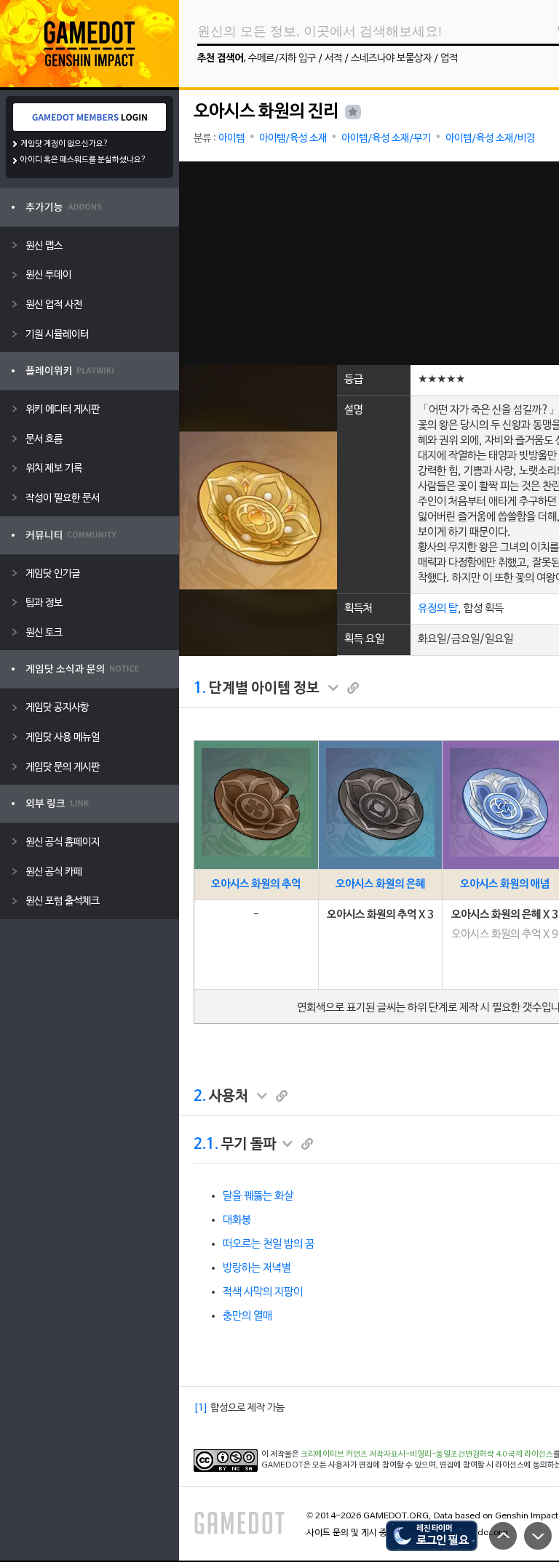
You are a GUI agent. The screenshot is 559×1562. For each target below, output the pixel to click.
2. (200, 1097)
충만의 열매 (247, 1316)
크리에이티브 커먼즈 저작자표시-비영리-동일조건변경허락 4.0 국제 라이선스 (427, 1454)
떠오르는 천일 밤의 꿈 (268, 1244)
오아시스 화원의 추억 (256, 884)
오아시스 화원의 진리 (266, 112)
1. (200, 689)
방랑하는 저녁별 (257, 1268)
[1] (201, 1408)
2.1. (206, 1145)
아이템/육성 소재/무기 (386, 138)
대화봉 (237, 1220)
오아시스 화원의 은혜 (380, 884)
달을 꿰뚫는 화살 (258, 1196)
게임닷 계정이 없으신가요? (64, 144)
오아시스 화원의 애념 (505, 884)
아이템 (231, 138)
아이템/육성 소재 (293, 138)
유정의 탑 (438, 608)
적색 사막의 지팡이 (263, 1292)
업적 (449, 58)
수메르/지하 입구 (282, 58)
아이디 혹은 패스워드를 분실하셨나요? (83, 160)
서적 (333, 58)
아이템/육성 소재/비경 (490, 138)
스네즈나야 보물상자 (391, 58)
